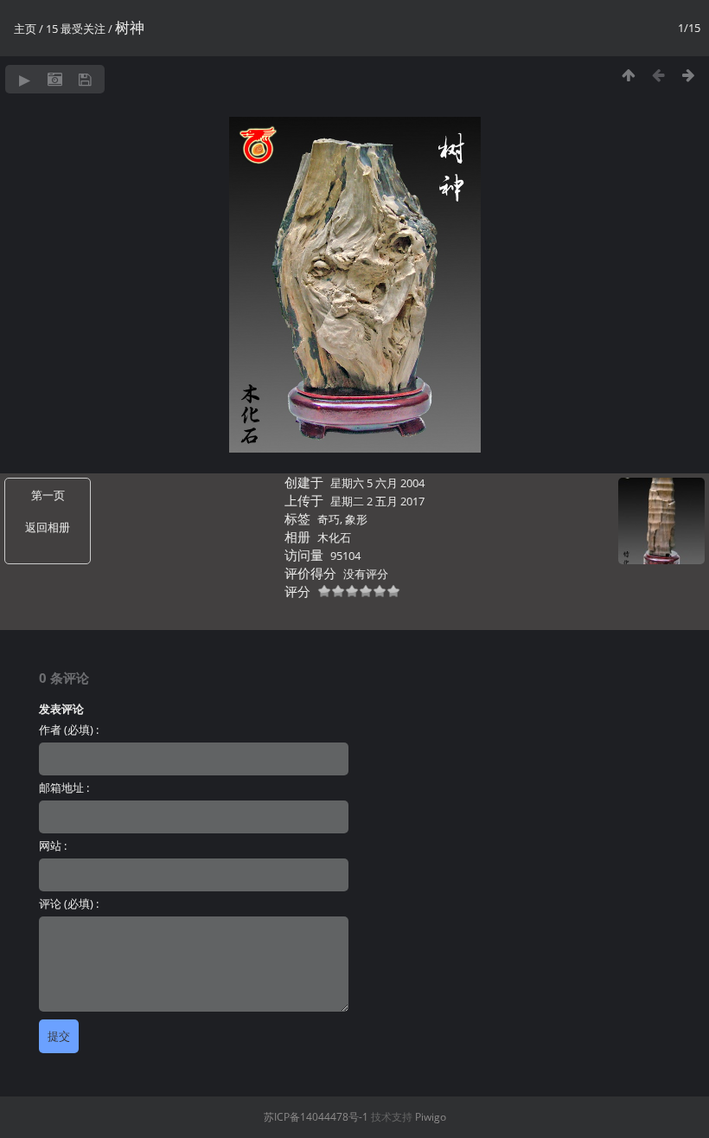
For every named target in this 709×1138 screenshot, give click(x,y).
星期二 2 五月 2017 (377, 501)
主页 (25, 28)
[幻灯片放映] (25, 79)
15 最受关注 (75, 28)
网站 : (53, 845)
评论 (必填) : (69, 903)
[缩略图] (628, 75)
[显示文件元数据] (55, 79)
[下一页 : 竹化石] (689, 75)
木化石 (334, 537)
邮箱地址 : (64, 787)
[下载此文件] (85, 79)
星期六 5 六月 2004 (377, 483)
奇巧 (328, 519)
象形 (356, 519)
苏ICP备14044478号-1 (316, 1116)
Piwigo (430, 1116)
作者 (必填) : (69, 729)
